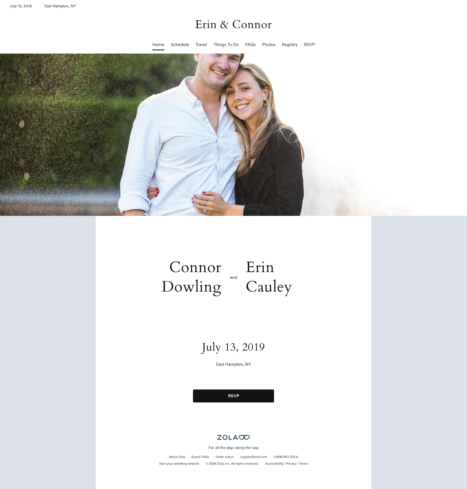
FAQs (250, 44)
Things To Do (226, 44)
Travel (201, 44)
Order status (225, 457)
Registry (290, 44)
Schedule (180, 44)
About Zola (177, 457)
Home (158, 44)
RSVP (309, 44)
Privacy (291, 463)
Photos (268, 44)
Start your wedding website (179, 463)
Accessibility (274, 463)
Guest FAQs (200, 457)
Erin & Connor (233, 24)
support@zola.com (253, 457)
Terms (303, 463)
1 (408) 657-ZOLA (285, 457)
